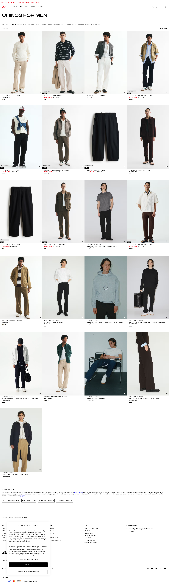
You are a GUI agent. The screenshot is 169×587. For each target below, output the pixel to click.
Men (21, 7)
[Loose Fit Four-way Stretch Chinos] (21, 440)
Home (33, 7)
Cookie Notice (89, 540)
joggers (22, 495)
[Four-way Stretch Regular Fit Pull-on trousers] (148, 287)
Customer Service (91, 528)
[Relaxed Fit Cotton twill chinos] (148, 62)
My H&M (87, 531)
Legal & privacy (90, 535)
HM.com (4, 517)
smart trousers (78, 492)
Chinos (24, 517)
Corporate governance (52, 540)
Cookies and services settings (28, 571)
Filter (162, 29)
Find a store (89, 533)
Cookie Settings (90, 542)
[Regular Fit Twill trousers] (148, 137)
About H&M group (49, 531)
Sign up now (130, 531)
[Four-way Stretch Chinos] (63, 287)
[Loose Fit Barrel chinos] (63, 62)
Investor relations (50, 538)
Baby (4, 535)
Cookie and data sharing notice (28, 559)
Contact (87, 538)
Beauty (40, 7)
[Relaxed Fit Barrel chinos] (21, 211)
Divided (4, 533)
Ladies (14, 7)
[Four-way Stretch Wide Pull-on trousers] (105, 211)
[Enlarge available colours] (45, 99)
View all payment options (30, 581)
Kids (26, 7)
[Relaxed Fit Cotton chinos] (21, 62)
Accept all (28, 564)
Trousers (17, 517)
